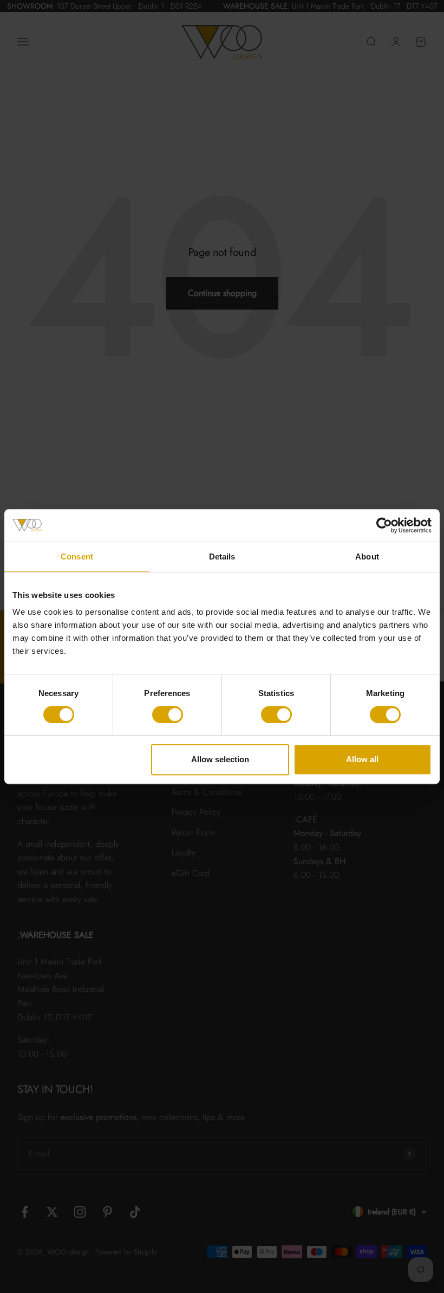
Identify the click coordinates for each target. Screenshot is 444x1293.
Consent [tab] (77, 556)
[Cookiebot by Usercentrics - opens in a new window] (384, 525)
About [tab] (367, 556)
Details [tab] (222, 556)
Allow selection (220, 759)
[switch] (167, 714)
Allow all (362, 759)
